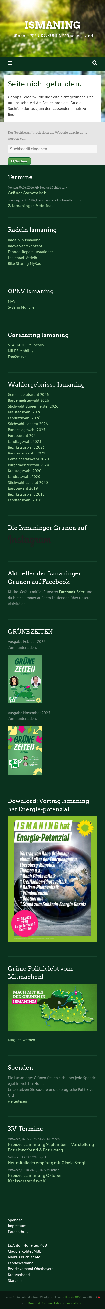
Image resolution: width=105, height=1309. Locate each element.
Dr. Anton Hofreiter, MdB (27, 1245)
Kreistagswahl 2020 (24, 470)
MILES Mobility (20, 350)
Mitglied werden (21, 1039)
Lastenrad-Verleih (22, 257)
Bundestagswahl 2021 (26, 453)
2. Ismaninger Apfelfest (30, 205)
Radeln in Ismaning (24, 240)
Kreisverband (19, 1274)
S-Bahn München (22, 307)
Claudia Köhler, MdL (24, 1251)
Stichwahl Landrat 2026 (28, 423)
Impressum (17, 1225)
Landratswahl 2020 (24, 476)
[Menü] (10, 63)
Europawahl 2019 (23, 488)
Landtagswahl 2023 (24, 441)
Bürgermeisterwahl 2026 (28, 400)
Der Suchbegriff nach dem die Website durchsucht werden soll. (47, 135)
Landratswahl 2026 (24, 417)
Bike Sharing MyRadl (25, 263)
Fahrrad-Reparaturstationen (31, 251)
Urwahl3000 (73, 1297)
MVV (11, 301)
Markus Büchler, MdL (25, 1257)
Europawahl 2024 (23, 435)
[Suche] (94, 63)
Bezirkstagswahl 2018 (26, 494)
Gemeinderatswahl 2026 (28, 394)
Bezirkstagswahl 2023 (26, 447)
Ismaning (52, 25)
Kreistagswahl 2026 (24, 412)
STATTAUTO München (26, 344)
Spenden (15, 1219)
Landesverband (20, 1262)
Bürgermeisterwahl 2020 (28, 464)
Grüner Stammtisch (27, 193)
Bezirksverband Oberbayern (30, 1268)
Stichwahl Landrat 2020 (28, 482)
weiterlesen (17, 1101)
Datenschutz (18, 1231)
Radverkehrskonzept (25, 245)
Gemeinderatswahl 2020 (28, 458)
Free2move (17, 356)
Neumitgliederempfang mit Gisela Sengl (46, 1162)
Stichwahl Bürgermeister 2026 (33, 406)
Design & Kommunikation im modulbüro (55, 1303)
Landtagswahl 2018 (24, 500)
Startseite (15, 1280)
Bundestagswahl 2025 (26, 429)
